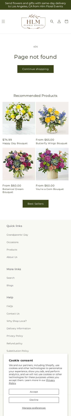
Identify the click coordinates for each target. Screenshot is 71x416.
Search (11, 277)
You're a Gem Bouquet (50, 189)
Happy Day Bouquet (15, 143)
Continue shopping (35, 69)
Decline (34, 399)
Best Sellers (36, 203)
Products (12, 249)
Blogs (10, 285)
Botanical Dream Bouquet (13, 191)
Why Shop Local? (17, 321)
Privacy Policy (15, 335)
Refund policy (14, 343)
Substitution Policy (18, 350)
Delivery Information (19, 328)
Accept (34, 391)
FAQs (10, 306)
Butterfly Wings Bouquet (52, 143)
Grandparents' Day (17, 234)
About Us (12, 257)
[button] (51, 21)
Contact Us (13, 313)
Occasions (12, 242)
